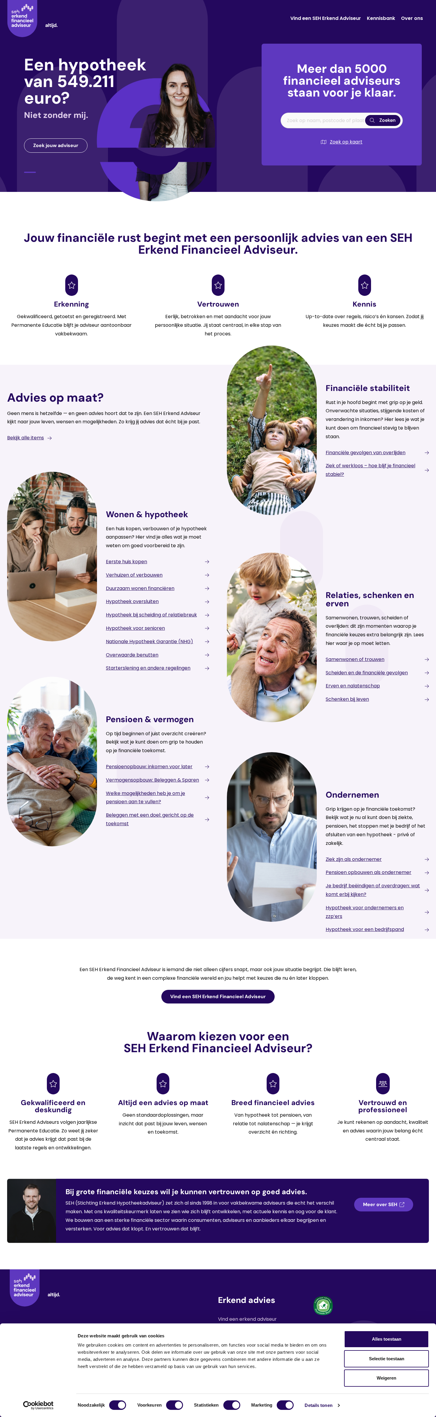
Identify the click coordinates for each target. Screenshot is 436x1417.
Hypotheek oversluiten (132, 601)
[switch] (174, 1405)
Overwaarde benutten (132, 654)
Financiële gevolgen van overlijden (365, 452)
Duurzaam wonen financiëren (140, 588)
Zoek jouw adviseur (55, 145)
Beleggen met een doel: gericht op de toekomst (150, 819)
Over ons (412, 18)
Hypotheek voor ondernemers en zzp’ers (365, 912)
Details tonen (318, 1405)
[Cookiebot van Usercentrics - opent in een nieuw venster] (38, 1405)
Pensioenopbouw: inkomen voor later (149, 766)
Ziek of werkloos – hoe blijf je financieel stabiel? (370, 470)
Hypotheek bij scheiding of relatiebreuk (151, 614)
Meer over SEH (380, 1204)
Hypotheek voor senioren (135, 628)
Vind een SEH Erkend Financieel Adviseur (218, 996)
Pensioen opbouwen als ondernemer (368, 872)
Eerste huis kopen (126, 561)
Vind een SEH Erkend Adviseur (325, 18)
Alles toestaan (386, 1339)
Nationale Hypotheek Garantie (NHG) (149, 641)
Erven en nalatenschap (353, 685)
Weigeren (386, 1377)
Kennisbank (381, 18)
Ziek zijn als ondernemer (354, 859)
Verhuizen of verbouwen (134, 575)
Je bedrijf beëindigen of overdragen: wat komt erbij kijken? (373, 890)
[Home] (32, 18)
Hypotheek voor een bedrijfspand (365, 929)
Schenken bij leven (347, 699)
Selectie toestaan (386, 1358)
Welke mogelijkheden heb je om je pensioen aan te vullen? (145, 797)
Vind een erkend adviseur (247, 1319)
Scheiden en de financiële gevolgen (367, 672)
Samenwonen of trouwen (355, 659)
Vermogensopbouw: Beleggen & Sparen (152, 780)
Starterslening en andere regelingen (148, 668)
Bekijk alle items (25, 437)
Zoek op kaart (346, 141)
